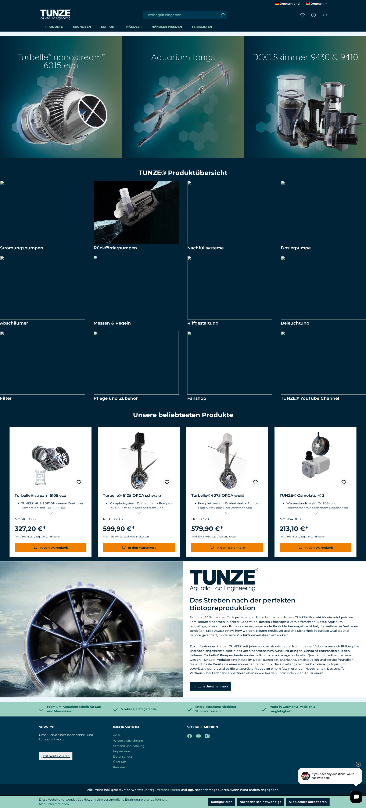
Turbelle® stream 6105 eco (40, 495)
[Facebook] (189, 735)
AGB (116, 735)
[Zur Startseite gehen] (56, 14)
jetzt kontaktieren (56, 756)
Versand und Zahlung (129, 746)
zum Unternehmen (212, 686)
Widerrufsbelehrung (128, 741)
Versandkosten (168, 790)
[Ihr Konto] (313, 15)
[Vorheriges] (5, 492)
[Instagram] (207, 735)
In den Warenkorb (53, 548)
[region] (183, 492)
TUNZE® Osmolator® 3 (302, 495)
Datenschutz (122, 756)
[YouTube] (198, 735)
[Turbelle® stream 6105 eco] (50, 461)
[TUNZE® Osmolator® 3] (315, 461)
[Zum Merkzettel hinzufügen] (79, 482)
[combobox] (180, 15)
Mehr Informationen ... (55, 804)
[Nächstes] (361, 492)
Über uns (119, 762)
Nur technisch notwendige (260, 802)
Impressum (121, 751)
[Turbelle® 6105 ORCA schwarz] (139, 461)
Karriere (119, 767)
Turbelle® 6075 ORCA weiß (217, 495)
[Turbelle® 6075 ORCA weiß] (227, 461)
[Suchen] (222, 15)
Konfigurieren (222, 802)
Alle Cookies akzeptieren (308, 802)
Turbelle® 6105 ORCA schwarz (132, 495)
